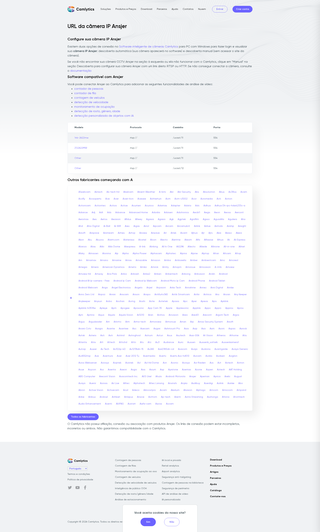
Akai (219, 233)
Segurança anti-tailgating (176, 477)
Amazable (141, 260)
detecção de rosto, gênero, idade (97, 111)
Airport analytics (171, 471)
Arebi (227, 376)
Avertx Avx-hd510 (179, 356)
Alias (93, 247)
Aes (94, 219)
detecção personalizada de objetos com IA (104, 115)
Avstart (132, 404)
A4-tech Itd (112, 192)
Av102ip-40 (119, 349)
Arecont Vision (107, 376)
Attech (111, 342)
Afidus (127, 219)
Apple (169, 308)
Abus (221, 192)
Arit (108, 322)
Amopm (177, 267)
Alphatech (139, 383)
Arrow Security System (210, 322)
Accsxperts (95, 199)
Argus (81, 322)
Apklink (224, 301)
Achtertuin (156, 199)
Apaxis (175, 301)
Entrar (219, 9)
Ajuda (175, 9)
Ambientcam (209, 260)
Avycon (92, 369)
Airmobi (218, 226)
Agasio (162, 219)
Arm (127, 322)
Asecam (145, 329)
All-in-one (229, 247)
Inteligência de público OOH (131, 488)
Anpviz (101, 294)
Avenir (92, 383)
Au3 (157, 342)
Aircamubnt (183, 226)
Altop (238, 253)
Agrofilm (194, 219)
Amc (222, 260)
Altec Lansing (156, 383)
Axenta (112, 369)
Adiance (83, 212)
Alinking (154, 247)
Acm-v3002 (181, 199)
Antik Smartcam (181, 294)
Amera (94, 267)
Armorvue (170, 322)
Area (185, 315)
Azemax (186, 369)
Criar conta (242, 9)
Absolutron (209, 192)
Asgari (157, 329)
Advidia (156, 212)
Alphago (201, 390)
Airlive (207, 226)
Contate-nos (218, 496)
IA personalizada (171, 499)
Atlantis (82, 342)
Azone (198, 369)
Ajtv (210, 233)
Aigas (137, 226)
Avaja (194, 349)
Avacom (182, 349)
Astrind (120, 335)
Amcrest (233, 260)
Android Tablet (217, 281)
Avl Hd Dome (151, 363)
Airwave (155, 233)
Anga (105, 287)
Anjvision (161, 287)
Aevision (115, 219)
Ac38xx (232, 192)
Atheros (221, 335)
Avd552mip (84, 356)
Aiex (127, 226)
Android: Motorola (175, 376)
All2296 (180, 247)
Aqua (101, 315)
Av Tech (105, 349)
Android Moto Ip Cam (173, 281)
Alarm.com (113, 240)
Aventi (108, 404)
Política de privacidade (80, 479)
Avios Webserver (87, 363)
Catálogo (216, 490)
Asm (212, 329)
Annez (203, 287)
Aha (243, 219)
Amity (165, 267)
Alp (116, 253)
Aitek (173, 233)
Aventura (108, 356)
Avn (165, 363)
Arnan (183, 322)
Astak (81, 335)
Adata (187, 205)
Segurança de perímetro (175, 488)
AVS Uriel (147, 376)
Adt (101, 212)
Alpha (125, 253)
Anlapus (128, 397)
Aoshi (142, 301)
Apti (80, 315)
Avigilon (233, 356)
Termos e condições (79, 474)
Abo (240, 383)
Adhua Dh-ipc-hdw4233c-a (230, 205)
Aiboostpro (150, 390)
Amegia (82, 267)
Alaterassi (128, 240)
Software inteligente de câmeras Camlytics (148, 46)
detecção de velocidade (91, 102)
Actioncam (84, 205)
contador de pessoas (88, 88)
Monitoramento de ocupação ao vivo (136, 471)
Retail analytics (170, 466)
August (238, 376)
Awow (158, 404)
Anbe (81, 397)
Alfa (198, 240)
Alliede (203, 247)
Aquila (111, 315)
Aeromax (83, 219)
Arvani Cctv (84, 329)
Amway (99, 274)
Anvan (226, 294)
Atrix (93, 342)
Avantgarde (221, 349)
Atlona (225, 397)
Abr (172, 192)
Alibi (102, 247)
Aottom (152, 397)
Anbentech (171, 274)
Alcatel (142, 240)
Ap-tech (165, 397)
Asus (169, 335)
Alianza (82, 247)
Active (124, 205)
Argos (236, 315)
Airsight (242, 226)
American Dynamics (113, 267)
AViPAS (120, 404)
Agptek (182, 219)
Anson (136, 294)
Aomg (131, 301)
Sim (148, 522)
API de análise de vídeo (175, 494)
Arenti (177, 397)
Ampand (241, 390)
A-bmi (162, 192)
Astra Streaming (194, 397)
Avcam (170, 404)
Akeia (239, 233)
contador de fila (85, 93)
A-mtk (218, 267)
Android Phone (197, 281)
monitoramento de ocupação (94, 106)
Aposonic (139, 308)
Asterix (92, 335)
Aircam (169, 226)
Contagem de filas (125, 466)
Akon (81, 240)
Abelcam (128, 192)
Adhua (207, 205)
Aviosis (104, 383)
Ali (228, 240)
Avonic (174, 363)
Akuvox (100, 240)
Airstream (108, 233)
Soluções (105, 9)
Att (101, 342)
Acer (116, 199)
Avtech (229, 363)
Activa (113, 205)
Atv (142, 342)
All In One (167, 247)
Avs (212, 363)
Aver (119, 356)
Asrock (243, 329)
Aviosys (105, 363)
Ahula (159, 376)
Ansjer (192, 376)
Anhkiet (116, 397)
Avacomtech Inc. (128, 376)
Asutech (180, 335)
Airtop (132, 233)
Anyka (184, 383)
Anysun (98, 301)
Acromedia (206, 199)
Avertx (162, 356)
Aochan (120, 301)
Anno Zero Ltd (86, 294)
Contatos (188, 9)
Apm (113, 308)
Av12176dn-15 (137, 349)
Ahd (80, 226)
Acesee (142, 199)
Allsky (81, 253)
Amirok (154, 267)
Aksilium (175, 390)
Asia (186, 329)
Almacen (93, 253)
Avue (81, 369)
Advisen (168, 212)
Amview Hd (84, 274)
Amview (230, 267)
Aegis (207, 212)
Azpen (209, 369)
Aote (152, 301)
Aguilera (232, 219)
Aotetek (163, 301)
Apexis (204, 301)
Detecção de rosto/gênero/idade (134, 494)
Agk (172, 219)
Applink (197, 308)
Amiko (143, 267)
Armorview (155, 322)
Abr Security (184, 192)
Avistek (129, 363)
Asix (203, 329)
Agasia (150, 219)
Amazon (155, 260)
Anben (157, 274)
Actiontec (100, 205)
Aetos (104, 219)
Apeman (205, 376)
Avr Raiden (200, 363)
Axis (143, 369)
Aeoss (227, 212)
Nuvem (202, 9)
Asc (134, 329)
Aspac (232, 329)
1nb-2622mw (81, 138)
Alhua (220, 240)
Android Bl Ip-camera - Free (94, 281)
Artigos (214, 472)
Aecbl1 (196, 212)
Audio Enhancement (89, 404)
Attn (133, 342)
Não (172, 522)
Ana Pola (112, 274)
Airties (121, 233)
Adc (197, 205)
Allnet (242, 247)
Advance (120, 212)
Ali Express (239, 240)
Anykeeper (84, 301)
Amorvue (190, 267)
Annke (230, 287)
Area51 (195, 315)
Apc (185, 301)
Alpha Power (139, 253)
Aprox (240, 308)
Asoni (221, 329)
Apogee (125, 308)
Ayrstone (173, 369)
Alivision (188, 390)
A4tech (98, 192)
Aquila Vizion (126, 315)
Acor (194, 199)
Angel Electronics (121, 287)
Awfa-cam (145, 404)
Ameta (132, 267)
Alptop (205, 253)
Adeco (136, 390)
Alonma (106, 253)
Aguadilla (219, 219)
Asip (195, 329)
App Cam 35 (155, 308)
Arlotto (117, 322)
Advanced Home (138, 212)
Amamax (91, 260)
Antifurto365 (161, 294)
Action (228, 199)
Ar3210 (140, 315)
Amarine (116, 260)
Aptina (90, 315)
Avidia (209, 356)
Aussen (191, 342)
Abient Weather (146, 192)
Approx (229, 308)
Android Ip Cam (122, 281)
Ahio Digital (93, 226)
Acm (168, 199)
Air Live (115, 383)
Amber (194, 260)
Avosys (186, 363)
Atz (149, 342)
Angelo (138, 287)
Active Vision (96, 390)
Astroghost (134, 335)
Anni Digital (216, 287)
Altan (216, 253)
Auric (180, 342)
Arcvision (173, 315)
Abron (81, 390)
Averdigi (208, 383)
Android (223, 274)
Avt (219, 363)
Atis (244, 335)
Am (80, 260)
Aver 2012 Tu (132, 356)
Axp (162, 369)
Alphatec (171, 253)
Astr (110, 335)
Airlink (197, 226)
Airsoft (82, 233)
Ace (107, 199)
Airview (143, 233)
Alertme (176, 240)
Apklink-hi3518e (87, 308)
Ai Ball (107, 226)
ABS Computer (86, 376)
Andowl (104, 397)
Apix (214, 301)
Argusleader (95, 322)
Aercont (239, 212)
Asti (102, 335)
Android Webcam (88, 287)
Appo (208, 308)
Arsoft (230, 322)
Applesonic (182, 308)
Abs (197, 192)
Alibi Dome (114, 247)
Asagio (99, 329)
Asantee (123, 329)
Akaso (228, 233)
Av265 (151, 349)
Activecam (113, 390)
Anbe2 (146, 274)
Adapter (175, 205)
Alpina (183, 253)
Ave (97, 356)
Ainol (146, 226)
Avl (138, 363)
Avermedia (149, 356)
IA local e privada (171, 460)
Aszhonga (212, 397)
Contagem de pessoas (128, 460)
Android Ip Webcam (146, 281)
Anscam (124, 294)
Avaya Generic (240, 349)
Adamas (162, 205)
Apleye (103, 308)
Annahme (190, 287)
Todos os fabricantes (83, 417)
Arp (192, 322)
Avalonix (205, 349)
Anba (124, 274)
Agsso (206, 219)
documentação (81, 70)
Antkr (197, 294)
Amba (167, 260)
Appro (218, 308)
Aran (150, 315)
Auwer (93, 349)
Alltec (126, 383)
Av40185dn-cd (166, 349)
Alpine (194, 253)
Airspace (94, 233)
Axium (152, 369)
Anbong (186, 274)
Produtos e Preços (126, 9)
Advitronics (183, 212)
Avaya (81, 383)
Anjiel (149, 287)
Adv (109, 212)
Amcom (214, 390)
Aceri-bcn (128, 199)
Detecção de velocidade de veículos (135, 483)
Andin (212, 274)
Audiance (169, 342)
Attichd (123, 342)
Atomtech (239, 397)
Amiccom (227, 390)
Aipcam (157, 226)
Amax (128, 260)
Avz (102, 369)
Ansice (140, 397)
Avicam (197, 356)
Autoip (82, 349)
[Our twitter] (70, 487)
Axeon (123, 369)
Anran (112, 294)
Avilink (220, 383)
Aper (194, 301)
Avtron (240, 363)
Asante (111, 329)
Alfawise (208, 240)
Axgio (134, 369)
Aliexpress (129, 247)
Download (146, 9)
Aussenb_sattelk (208, 342)
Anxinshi (172, 383)
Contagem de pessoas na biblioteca (183, 483)
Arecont (207, 315)
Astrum (149, 335)
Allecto (192, 247)
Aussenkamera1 (230, 342)
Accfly (81, 199)
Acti (219, 199)
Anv (217, 294)
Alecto (164, 240)
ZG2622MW (80, 148)
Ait (165, 233)
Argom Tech (222, 315)
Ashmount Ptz (172, 329)
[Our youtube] (77, 487)
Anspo (147, 294)
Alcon (153, 240)
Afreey (138, 219)
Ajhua (194, 233)
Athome (234, 335)
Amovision (205, 267)
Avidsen (220, 356)
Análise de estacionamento (130, 499)
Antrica (207, 294)
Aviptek (117, 363)
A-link (142, 247)
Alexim (188, 240)
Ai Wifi (117, 226)
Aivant (183, 233)
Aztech (221, 369)
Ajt (203, 233)
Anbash (135, 274)
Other (77, 158)
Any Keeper (240, 294)
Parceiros (162, 9)
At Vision (208, 335)
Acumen (136, 205)
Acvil (125, 390)
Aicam (163, 390)
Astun (160, 335)
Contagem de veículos (128, 477)
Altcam (227, 253)
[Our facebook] (85, 487)
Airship (230, 226)
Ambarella (180, 260)
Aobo (109, 301)
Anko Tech (175, 287)
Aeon (217, 212)
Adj (93, 212)
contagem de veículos (89, 97)
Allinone (215, 247)
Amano (104, 260)
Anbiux (92, 397)
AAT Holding (235, 369)
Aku (90, 240)
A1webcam (84, 192)
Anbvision (199, 274)
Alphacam (156, 253)
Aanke (231, 383)
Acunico (149, 205)
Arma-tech (140, 322)
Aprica (217, 376)
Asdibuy (195, 383)
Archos (161, 315)
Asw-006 (194, 335)
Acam (243, 192)
